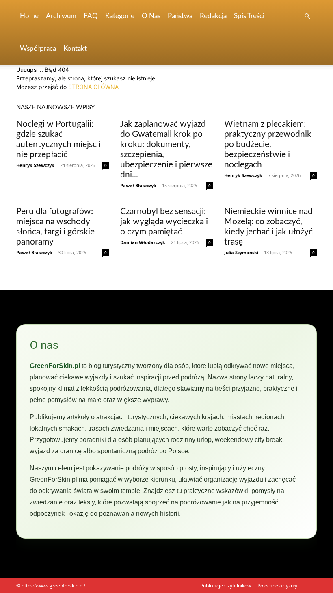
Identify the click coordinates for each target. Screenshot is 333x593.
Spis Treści (249, 16)
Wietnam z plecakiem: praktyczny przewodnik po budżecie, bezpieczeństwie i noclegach (267, 144)
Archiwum (61, 16)
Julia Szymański (241, 252)
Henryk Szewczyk (35, 165)
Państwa (180, 16)
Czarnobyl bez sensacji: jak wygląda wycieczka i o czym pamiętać (164, 221)
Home (29, 16)
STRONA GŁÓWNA (93, 86)
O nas (151, 16)
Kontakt (75, 48)
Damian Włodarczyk (142, 242)
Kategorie (119, 16)
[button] (307, 16)
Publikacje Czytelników (225, 585)
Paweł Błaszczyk (138, 185)
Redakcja (213, 16)
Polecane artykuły (277, 585)
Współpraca (38, 48)
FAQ (91, 16)
